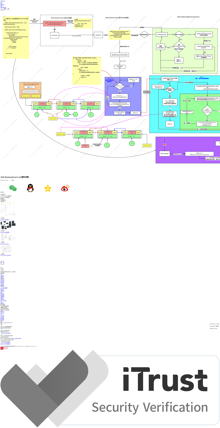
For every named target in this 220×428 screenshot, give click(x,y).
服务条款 (2, 318)
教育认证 (2, 311)
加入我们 (2, 317)
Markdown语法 (3, 300)
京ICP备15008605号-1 (19, 346)
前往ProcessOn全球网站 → (5, 343)
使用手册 (2, 299)
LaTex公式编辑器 (3, 287)
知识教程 (2, 295)
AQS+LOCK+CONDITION (5, 255)
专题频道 (2, 296)
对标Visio (2, 313)
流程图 (4, 8)
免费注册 (4, 7)
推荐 (1, 3)
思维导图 (2, 275)
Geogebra (2, 289)
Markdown (2, 279)
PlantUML (2, 291)
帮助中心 (2, 297)
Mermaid (2, 290)
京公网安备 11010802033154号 (31, 346)
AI (0, 2)
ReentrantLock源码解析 (5, 232)
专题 (1, 6)
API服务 (2, 283)
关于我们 (2, 315)
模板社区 (2, 4)
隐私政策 (2, 319)
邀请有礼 (2, 303)
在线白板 (2, 281)
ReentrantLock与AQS (4, 243)
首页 (1, 8)
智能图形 (2, 285)
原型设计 (2, 282)
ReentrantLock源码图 (4, 219)
